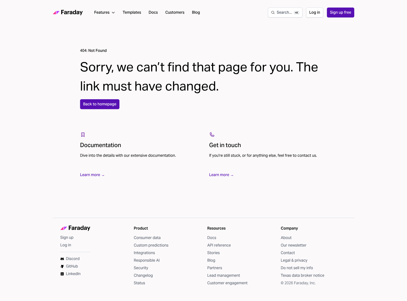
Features (102, 12)
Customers (174, 12)
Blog (196, 12)
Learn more (92, 174)
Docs (153, 12)
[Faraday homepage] (68, 12)
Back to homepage (99, 104)
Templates (132, 12)
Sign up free (340, 12)
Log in (314, 12)
